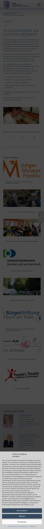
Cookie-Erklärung (13, 526)
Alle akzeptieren (22, 510)
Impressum (32, 526)
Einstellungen (22, 522)
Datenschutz (24, 526)
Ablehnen (22, 516)
